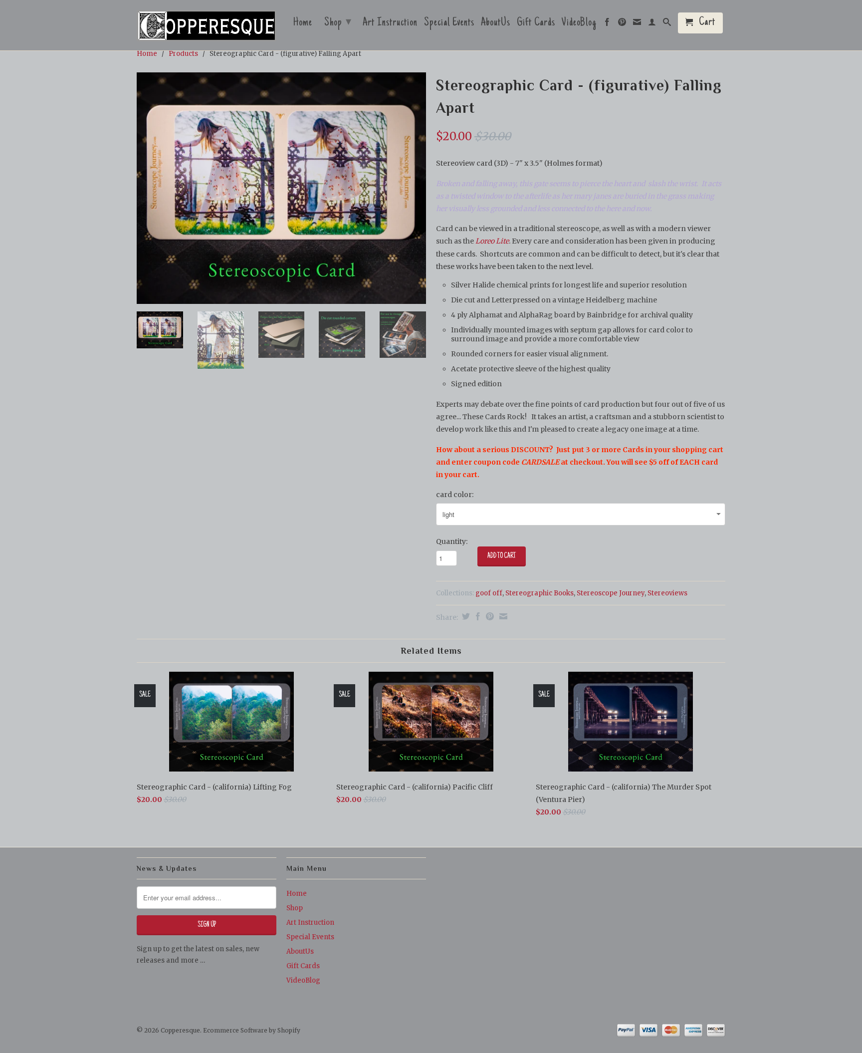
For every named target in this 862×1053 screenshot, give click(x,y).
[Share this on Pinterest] (488, 616)
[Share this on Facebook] (476, 616)
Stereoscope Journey (611, 593)
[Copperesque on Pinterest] (622, 24)
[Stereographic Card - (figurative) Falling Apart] (281, 188)
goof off (488, 593)
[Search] (667, 24)
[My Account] (652, 24)
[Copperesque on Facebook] (607, 24)
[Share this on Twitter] (464, 616)
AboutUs (495, 23)
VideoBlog (579, 23)
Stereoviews (667, 593)
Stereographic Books (539, 593)
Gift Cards (536, 23)
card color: (454, 494)
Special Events (449, 23)
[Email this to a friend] (502, 616)
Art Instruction (390, 23)
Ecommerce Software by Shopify (251, 1030)
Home (302, 23)
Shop (338, 22)
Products (183, 53)
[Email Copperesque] (637, 24)
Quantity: (451, 541)
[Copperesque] (206, 26)
